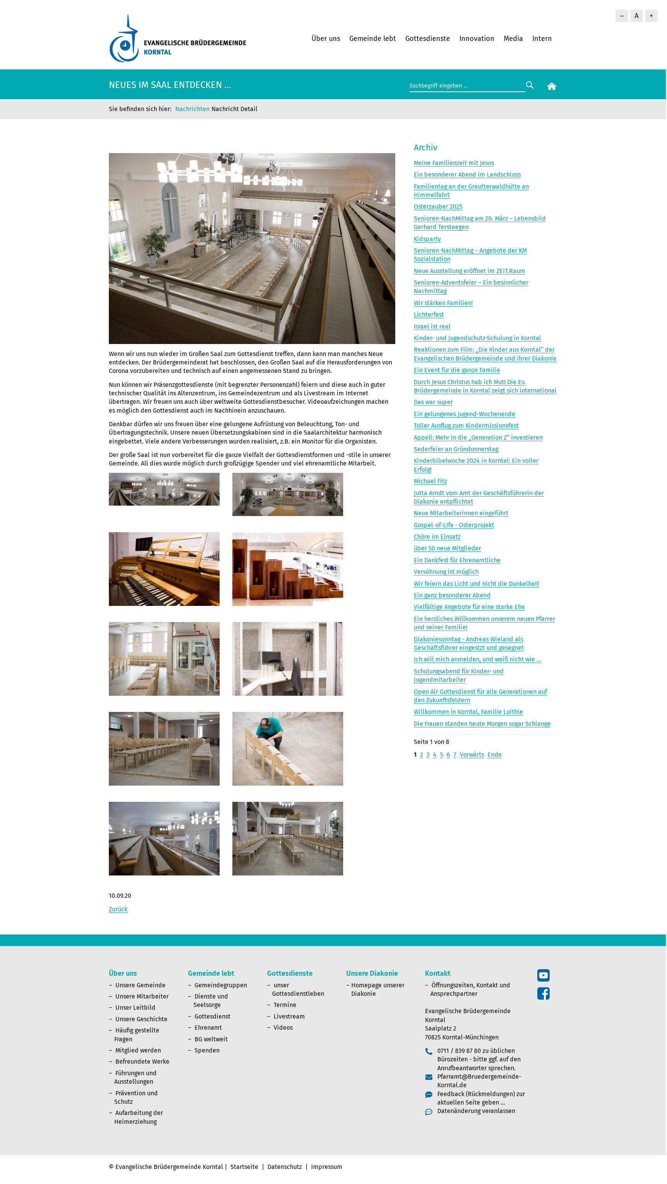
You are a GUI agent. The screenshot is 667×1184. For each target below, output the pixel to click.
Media (513, 38)
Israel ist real (432, 326)
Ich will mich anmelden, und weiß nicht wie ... (477, 659)
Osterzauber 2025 (438, 206)
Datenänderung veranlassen (476, 1111)
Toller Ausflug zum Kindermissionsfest (466, 425)
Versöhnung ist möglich (446, 571)
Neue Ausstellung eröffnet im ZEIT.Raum (469, 271)
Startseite (244, 1167)
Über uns (325, 38)
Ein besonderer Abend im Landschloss (467, 174)
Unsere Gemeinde (140, 985)
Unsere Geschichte (141, 1019)
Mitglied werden (138, 1050)
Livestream (289, 1016)
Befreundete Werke (142, 1061)
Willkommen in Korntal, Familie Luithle (468, 711)
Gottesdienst (212, 1016)
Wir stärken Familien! (443, 303)
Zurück (118, 909)
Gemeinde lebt (372, 38)
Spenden (207, 1050)
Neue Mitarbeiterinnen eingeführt (461, 513)
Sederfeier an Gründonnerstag (456, 449)
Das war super (433, 402)
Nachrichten (192, 109)
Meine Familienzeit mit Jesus (454, 163)
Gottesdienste (427, 38)
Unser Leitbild (135, 1007)
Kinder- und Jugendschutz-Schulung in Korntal (477, 338)
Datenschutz (284, 1167)
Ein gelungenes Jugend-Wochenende (464, 414)
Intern (542, 38)
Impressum (326, 1167)
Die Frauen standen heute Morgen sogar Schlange (482, 723)
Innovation (476, 38)
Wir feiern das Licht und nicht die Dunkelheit (476, 583)
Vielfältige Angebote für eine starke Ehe (469, 607)
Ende (495, 754)
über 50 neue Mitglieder (447, 548)
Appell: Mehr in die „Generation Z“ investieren (478, 437)
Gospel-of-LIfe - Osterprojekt (454, 525)
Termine (285, 1005)
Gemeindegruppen (221, 985)
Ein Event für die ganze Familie (457, 370)
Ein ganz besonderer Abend (452, 595)
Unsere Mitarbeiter (142, 996)
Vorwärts (472, 754)
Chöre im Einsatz (437, 536)
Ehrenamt (208, 1027)
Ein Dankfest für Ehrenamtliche (457, 560)
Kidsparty (427, 239)
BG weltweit (211, 1039)
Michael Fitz (430, 481)
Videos (283, 1027)
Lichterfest (429, 314)
